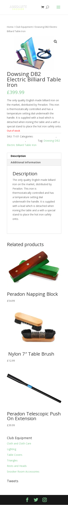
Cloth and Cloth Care (19, 443)
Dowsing (32, 140)
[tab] (34, 156)
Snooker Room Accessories (23, 471)
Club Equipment (24, 26)
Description (18, 156)
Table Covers (14, 454)
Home (10, 26)
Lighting (11, 449)
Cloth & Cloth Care (45, 136)
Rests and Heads (17, 466)
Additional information (26, 162)
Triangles (12, 460)
